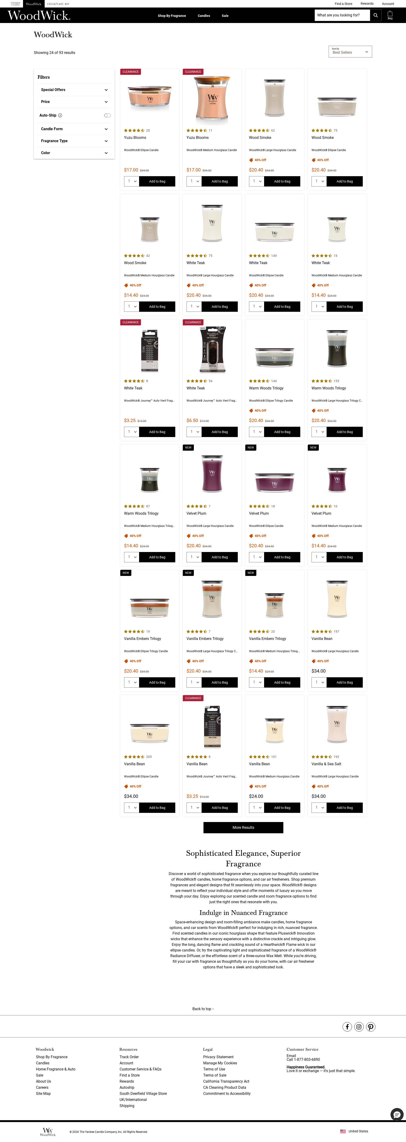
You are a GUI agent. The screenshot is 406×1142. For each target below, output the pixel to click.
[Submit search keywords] (375, 15)
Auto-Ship (47, 115)
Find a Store (130, 1075)
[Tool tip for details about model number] (60, 115)
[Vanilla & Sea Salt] (337, 756)
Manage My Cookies (220, 1063)
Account (126, 1063)
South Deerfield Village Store (143, 1093)
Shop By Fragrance (172, 16)
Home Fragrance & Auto (55, 1069)
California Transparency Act (226, 1081)
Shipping (127, 1106)
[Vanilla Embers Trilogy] (149, 630)
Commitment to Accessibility (227, 1093)
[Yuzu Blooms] (149, 129)
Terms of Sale (214, 1075)
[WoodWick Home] (34, 4)
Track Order (129, 1057)
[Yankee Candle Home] (15, 4)
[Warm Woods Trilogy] (274, 380)
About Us (43, 1081)
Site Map (43, 1093)
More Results (243, 827)
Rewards (127, 1081)
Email (291, 1056)
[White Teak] (212, 255)
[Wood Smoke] (274, 129)
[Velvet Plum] (212, 505)
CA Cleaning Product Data (224, 1087)
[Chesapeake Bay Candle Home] (58, 4)
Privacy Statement (218, 1057)
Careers (42, 1087)
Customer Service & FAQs (140, 1069)
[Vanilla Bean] (337, 630)
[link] (343, 4)
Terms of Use (214, 1069)
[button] (388, 4)
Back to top (202, 1009)
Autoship (127, 1087)
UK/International (133, 1099)
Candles (204, 16)
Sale (225, 16)
